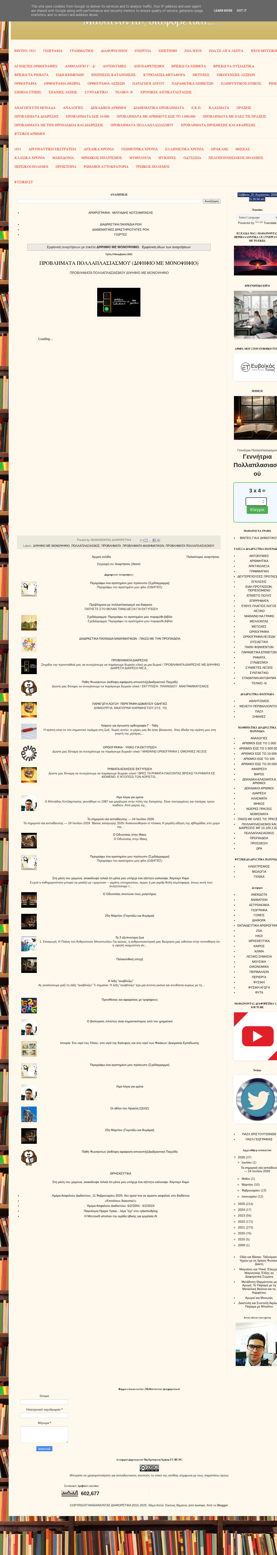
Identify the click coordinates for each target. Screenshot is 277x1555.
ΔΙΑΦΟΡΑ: (259, 920)
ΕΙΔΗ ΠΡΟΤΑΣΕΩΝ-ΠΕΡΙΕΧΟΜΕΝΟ (259, 588)
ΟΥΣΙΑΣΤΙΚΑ (259, 642)
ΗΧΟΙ (259, 936)
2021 (242, 1227)
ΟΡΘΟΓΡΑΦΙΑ (25, 83)
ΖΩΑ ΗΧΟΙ (192, 50)
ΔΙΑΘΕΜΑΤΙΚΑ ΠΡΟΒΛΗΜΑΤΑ (158, 107)
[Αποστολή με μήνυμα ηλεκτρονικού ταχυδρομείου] (142, 540)
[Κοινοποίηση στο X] (150, 540)
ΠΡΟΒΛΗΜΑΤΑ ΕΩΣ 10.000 (87, 116)
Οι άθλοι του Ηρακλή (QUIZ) (129, 1108)
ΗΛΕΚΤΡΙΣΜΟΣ (259, 866)
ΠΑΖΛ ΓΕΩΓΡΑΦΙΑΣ (259, 1139)
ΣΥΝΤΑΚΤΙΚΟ (96, 92)
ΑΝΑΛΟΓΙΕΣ (73, 107)
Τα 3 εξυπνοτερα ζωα (129, 937)
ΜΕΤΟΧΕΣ (201, 74)
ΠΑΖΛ (259, 711)
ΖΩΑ (259, 930)
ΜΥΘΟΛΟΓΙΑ (140, 157)
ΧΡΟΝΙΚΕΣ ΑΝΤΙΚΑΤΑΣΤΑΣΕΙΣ (166, 92)
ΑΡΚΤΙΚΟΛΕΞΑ (259, 566)
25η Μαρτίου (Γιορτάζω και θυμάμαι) (129, 915)
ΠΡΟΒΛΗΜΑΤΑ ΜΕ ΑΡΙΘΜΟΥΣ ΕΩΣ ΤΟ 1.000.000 (156, 116)
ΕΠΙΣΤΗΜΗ (168, 50)
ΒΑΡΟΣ (259, 774)
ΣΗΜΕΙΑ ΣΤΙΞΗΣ (27, 92)
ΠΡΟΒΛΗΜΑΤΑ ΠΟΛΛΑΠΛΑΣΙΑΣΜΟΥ (142, 125)
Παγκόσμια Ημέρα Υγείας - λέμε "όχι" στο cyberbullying (121, 1211)
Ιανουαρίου (250, 1196)
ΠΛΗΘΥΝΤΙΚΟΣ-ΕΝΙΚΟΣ (241, 83)
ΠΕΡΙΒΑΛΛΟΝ (259, 972)
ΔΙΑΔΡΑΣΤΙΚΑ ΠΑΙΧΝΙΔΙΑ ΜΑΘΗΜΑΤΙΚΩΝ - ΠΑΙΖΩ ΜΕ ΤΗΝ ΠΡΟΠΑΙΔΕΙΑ (129, 638)
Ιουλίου (247, 1162)
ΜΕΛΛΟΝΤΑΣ (259, 621)
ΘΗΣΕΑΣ (243, 149)
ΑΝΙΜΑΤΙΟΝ (259, 899)
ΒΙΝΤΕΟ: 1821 (25, 50)
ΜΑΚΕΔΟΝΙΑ (63, 157)
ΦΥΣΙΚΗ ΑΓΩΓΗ (259, 987)
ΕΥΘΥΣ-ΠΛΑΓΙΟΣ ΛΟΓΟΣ (259, 606)
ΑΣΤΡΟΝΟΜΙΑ (259, 905)
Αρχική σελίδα (101, 556)
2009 (242, 1245)
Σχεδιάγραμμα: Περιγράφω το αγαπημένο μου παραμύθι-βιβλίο (129, 616)
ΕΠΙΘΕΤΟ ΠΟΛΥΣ (259, 595)
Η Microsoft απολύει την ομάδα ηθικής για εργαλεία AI (120, 1216)
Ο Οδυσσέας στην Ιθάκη (129, 834)
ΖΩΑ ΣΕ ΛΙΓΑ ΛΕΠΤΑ (226, 50)
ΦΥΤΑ (259, 992)
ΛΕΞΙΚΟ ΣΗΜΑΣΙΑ (259, 956)
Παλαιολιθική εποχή (129, 959)
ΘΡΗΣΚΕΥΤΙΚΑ (120, 1173)
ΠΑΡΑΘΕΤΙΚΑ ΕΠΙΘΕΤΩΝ (193, 83)
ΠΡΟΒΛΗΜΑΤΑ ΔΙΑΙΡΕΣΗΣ (36, 116)
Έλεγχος (257, 510)
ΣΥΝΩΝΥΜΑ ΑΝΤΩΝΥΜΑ (259, 678)
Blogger (222, 1505)
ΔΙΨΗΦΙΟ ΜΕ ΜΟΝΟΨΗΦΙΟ (51, 545)
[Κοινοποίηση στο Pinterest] (158, 540)
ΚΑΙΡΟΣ (259, 946)
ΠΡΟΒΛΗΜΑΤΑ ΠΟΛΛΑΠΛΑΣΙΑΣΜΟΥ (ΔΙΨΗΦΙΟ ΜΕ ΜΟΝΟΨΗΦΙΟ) (118, 262)
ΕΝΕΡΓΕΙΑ (143, 50)
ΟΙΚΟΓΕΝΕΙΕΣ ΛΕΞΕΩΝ (236, 74)
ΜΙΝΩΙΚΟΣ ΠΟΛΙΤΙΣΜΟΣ (101, 157)
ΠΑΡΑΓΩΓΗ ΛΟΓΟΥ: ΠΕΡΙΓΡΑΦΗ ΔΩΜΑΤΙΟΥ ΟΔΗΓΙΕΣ (129, 703)
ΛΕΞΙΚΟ (259, 611)
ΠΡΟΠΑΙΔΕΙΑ (259, 838)
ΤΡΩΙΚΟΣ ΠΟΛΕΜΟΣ (153, 166)
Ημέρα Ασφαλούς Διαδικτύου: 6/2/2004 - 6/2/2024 (121, 1205)
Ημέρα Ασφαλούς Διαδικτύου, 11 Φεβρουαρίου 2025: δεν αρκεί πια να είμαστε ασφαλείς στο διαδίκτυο (121, 1195)
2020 (242, 1233)
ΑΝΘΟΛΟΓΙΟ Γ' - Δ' (80, 66)
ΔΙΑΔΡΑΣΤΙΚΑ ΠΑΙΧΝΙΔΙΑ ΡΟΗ (121, 224)
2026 (242, 1157)
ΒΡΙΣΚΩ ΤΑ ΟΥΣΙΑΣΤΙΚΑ (233, 66)
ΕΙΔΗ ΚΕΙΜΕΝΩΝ (70, 74)
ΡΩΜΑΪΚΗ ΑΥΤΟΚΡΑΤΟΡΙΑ (106, 166)
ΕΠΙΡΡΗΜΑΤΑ (259, 600)
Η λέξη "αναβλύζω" (120, 981)
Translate (270, 223)
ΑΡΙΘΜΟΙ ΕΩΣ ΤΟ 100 (259, 759)
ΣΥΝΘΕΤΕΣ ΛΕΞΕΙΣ (259, 667)
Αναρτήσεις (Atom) (127, 564)
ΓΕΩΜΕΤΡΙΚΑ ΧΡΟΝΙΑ (139, 149)
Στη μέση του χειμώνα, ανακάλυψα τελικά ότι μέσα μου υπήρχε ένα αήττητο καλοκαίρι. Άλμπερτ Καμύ (120, 878)
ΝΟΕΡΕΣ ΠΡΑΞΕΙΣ (259, 809)
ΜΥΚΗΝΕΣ (167, 157)
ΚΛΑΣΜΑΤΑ (219, 107)
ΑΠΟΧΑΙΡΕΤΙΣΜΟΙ (149, 66)
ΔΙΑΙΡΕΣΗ (259, 793)
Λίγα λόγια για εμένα (129, 797)
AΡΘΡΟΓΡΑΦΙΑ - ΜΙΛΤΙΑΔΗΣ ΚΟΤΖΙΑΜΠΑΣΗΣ (121, 212)
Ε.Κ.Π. (196, 107)
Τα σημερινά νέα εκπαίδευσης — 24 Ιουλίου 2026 (120, 819)
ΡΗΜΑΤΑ (259, 657)
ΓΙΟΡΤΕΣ (120, 234)
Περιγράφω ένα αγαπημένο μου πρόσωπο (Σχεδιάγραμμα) (129, 583)
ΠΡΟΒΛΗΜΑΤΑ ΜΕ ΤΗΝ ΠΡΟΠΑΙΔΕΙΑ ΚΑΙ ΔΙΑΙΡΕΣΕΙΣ (58, 125)
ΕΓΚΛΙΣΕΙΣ (259, 581)
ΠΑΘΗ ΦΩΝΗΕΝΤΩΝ (259, 647)
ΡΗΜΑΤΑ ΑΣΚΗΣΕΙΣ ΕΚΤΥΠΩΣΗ (130, 769)
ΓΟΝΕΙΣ (259, 915)
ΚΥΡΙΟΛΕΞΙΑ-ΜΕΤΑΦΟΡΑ (164, 74)
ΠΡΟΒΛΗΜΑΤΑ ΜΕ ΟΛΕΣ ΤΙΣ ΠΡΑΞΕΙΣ (234, 116)
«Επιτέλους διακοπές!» (120, 1200)
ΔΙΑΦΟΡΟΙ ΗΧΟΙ (114, 50)
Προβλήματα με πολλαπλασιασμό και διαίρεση (120, 604)
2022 (242, 1221)
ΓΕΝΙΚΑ (259, 876)
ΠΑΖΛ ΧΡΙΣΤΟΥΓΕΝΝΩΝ (259, 1134)
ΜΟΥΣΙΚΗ (259, 961)
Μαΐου (246, 1178)
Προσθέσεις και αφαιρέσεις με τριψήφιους (130, 999)
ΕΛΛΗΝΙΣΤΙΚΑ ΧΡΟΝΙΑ (184, 149)
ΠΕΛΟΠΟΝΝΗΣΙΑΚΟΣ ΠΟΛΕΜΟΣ (236, 157)
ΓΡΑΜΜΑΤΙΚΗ (81, 50)
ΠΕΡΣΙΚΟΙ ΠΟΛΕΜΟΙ (31, 166)
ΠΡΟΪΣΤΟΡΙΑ (66, 166)
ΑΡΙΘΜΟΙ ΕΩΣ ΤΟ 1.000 (259, 743)
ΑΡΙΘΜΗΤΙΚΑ (259, 561)
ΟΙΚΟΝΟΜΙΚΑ (259, 966)
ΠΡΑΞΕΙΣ (244, 107)
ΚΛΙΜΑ (259, 951)
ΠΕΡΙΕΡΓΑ (259, 977)
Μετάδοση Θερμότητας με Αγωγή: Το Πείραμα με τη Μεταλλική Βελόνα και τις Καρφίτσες (259, 1287)
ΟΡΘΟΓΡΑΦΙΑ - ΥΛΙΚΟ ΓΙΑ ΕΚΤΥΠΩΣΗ (129, 747)
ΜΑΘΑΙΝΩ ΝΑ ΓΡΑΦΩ (259, 616)
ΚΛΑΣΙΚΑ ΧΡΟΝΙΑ (29, 157)
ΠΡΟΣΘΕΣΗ (259, 843)
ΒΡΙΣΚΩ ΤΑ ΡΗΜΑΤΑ (31, 74)
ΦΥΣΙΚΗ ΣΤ (23, 182)
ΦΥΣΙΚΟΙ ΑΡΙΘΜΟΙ (29, 133)
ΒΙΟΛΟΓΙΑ (259, 871)
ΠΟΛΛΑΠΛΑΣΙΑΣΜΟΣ (85, 545)
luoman (200, 1505)
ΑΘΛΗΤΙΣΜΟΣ (259, 701)
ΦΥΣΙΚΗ (259, 982)
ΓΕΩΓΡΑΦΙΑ (53, 50)
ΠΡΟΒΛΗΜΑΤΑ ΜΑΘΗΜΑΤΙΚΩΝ (143, 545)
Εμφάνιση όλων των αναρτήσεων (166, 247)
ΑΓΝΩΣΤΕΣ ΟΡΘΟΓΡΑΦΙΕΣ (36, 66)
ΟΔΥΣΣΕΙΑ (192, 157)
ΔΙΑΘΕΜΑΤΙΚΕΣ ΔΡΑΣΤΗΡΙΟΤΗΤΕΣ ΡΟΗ (120, 229)
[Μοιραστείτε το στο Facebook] (154, 540)
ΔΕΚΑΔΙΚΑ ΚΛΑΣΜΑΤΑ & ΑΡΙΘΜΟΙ (259, 781)
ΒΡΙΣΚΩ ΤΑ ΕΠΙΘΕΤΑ (188, 66)
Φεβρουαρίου (251, 1190)
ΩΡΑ (259, 848)
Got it (242, 10)
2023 (242, 1215)
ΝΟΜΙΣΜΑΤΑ (259, 814)
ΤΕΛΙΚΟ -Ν (124, 92)
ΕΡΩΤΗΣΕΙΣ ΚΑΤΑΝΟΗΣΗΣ (113, 74)
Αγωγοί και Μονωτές (259, 1297)
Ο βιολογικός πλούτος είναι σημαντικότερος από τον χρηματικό (129, 1021)
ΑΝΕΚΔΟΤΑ (259, 894)
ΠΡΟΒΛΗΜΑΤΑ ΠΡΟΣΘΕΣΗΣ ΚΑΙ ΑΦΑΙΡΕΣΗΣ (218, 125)
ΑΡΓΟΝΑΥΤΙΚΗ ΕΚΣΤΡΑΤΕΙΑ (52, 149)
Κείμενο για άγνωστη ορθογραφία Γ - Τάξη (129, 725)
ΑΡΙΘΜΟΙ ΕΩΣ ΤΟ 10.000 (259, 753)
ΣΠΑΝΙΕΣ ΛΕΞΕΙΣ (63, 92)
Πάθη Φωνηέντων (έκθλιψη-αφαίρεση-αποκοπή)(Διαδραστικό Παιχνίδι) (130, 682)
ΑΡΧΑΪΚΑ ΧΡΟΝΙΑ (99, 149)
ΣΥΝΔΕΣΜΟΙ (259, 662)
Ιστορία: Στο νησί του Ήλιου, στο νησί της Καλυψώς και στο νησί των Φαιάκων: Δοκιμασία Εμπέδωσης (129, 1043)
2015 (242, 1239)
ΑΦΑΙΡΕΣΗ (259, 769)
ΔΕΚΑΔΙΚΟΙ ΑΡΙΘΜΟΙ (108, 107)
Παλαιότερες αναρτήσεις (203, 556)
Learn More (223, 10)
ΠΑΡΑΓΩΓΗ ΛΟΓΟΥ (148, 83)
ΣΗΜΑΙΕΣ (259, 716)
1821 (17, 149)
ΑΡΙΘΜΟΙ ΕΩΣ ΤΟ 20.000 (259, 764)
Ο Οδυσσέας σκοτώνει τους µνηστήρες (129, 894)
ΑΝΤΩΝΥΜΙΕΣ (114, 66)
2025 (242, 1203)
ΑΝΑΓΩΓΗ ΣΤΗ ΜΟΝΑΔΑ (35, 107)
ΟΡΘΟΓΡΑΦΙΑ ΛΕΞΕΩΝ (106, 83)
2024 (242, 1209)
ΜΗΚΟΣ (259, 803)
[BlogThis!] (146, 540)
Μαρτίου (248, 1184)
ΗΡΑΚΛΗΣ (219, 149)
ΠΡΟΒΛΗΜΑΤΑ (111, 545)
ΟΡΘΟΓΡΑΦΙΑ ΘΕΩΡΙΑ (62, 83)
